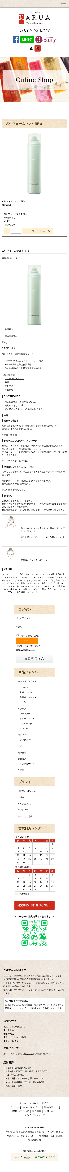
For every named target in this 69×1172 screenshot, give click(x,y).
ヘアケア (22, 709)
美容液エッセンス (28, 697)
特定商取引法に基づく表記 (33, 905)
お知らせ (33, 1103)
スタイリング (26, 723)
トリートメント (27, 718)
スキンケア (23, 687)
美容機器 (22, 759)
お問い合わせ (51, 1111)
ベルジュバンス (25, 804)
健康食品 (22, 752)
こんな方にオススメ (14, 378)
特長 (7, 382)
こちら (29, 1053)
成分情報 (9, 390)
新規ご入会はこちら (25, 649)
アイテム (46, 1103)
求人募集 (36, 1111)
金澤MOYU (23, 797)
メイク (21, 746)
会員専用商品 (35, 658)
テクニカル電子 (25, 816)
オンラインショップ (35, 1115)
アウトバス (25, 728)
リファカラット (27, 763)
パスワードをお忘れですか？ (29, 646)
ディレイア (23, 810)
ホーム (22, 1103)
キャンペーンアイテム (28, 681)
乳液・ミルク (26, 692)
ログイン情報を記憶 (29, 635)
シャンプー (25, 713)
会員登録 (38, 1008)
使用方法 (9, 386)
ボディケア (23, 735)
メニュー (14, 1107)
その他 (23, 702)
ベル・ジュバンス (32, 1107)
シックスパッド (27, 740)
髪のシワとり (51, 1107)
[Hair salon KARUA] (34, 22)
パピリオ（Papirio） (27, 791)
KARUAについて (20, 1111)
